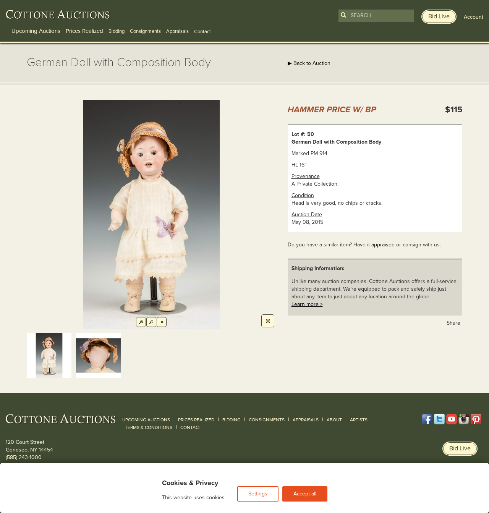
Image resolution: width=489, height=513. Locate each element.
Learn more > (307, 304)
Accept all (304, 493)
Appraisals (177, 31)
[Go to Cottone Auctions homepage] (58, 14)
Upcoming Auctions (35, 31)
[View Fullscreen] (267, 320)
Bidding (116, 31)
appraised (383, 244)
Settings (257, 493)
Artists (359, 419)
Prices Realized (84, 31)
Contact (190, 427)
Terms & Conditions (148, 427)
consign (412, 244)
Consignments (145, 31)
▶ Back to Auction (309, 63)
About (334, 419)
